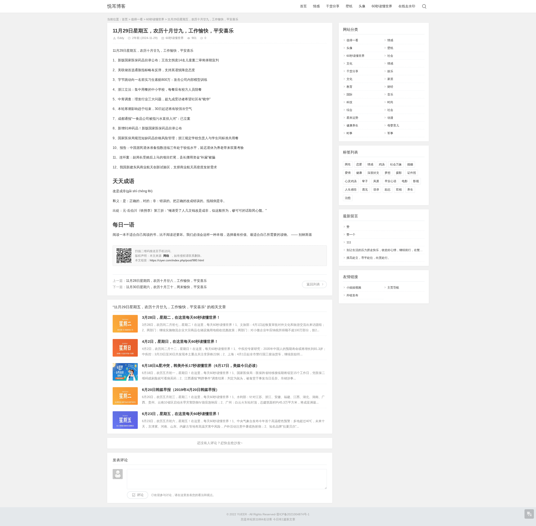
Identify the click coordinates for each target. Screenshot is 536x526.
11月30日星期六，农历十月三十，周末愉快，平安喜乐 (166, 287)
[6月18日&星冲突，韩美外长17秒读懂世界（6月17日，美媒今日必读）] (125, 372)
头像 (362, 6)
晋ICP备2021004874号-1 (292, 514)
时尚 (390, 102)
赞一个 (351, 234)
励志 (387, 189)
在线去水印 (406, 6)
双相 (399, 189)
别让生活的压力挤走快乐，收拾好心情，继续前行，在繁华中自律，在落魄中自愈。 (401, 250)
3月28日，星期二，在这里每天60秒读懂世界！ (181, 317)
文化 (349, 63)
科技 (349, 102)
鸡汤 (382, 164)
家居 (390, 79)
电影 (405, 181)
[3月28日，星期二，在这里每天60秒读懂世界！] (125, 324)
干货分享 (332, 6)
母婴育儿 (393, 125)
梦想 (387, 172)
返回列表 (313, 284)
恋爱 (359, 164)
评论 (140, 495)
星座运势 (352, 117)
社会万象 (396, 164)
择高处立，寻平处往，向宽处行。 (368, 257)
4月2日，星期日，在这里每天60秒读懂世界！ (180, 341)
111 (349, 242)
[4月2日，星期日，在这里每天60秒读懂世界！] (125, 348)
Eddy (120, 38)
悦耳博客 (116, 6)
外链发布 (352, 295)
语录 (376, 189)
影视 (416, 181)
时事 (349, 133)
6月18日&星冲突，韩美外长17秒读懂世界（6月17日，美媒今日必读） (200, 366)
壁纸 (349, 6)
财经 (390, 86)
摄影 (399, 172)
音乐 (390, 94)
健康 (359, 172)
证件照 (411, 172)
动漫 (390, 117)
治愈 (348, 198)
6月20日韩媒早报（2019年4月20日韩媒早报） (180, 390)
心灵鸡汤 (351, 181)
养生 (410, 189)
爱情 (348, 172)
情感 (316, 6)
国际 (349, 94)
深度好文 (373, 172)
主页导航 (393, 287)
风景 (376, 181)
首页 (303, 6)
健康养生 (352, 125)
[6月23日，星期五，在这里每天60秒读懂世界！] (125, 420)
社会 (390, 55)
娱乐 (390, 71)
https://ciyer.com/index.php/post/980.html (177, 260)
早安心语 (390, 181)
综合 (349, 110)
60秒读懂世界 (382, 6)
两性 (348, 164)
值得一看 (137, 19)
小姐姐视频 (354, 287)
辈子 (365, 181)
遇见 (365, 189)
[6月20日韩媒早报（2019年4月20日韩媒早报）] (125, 396)
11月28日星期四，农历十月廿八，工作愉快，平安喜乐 (166, 280)
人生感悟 (351, 189)
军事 (390, 133)
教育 (349, 86)
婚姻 (410, 164)
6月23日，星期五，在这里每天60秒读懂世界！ (181, 414)
